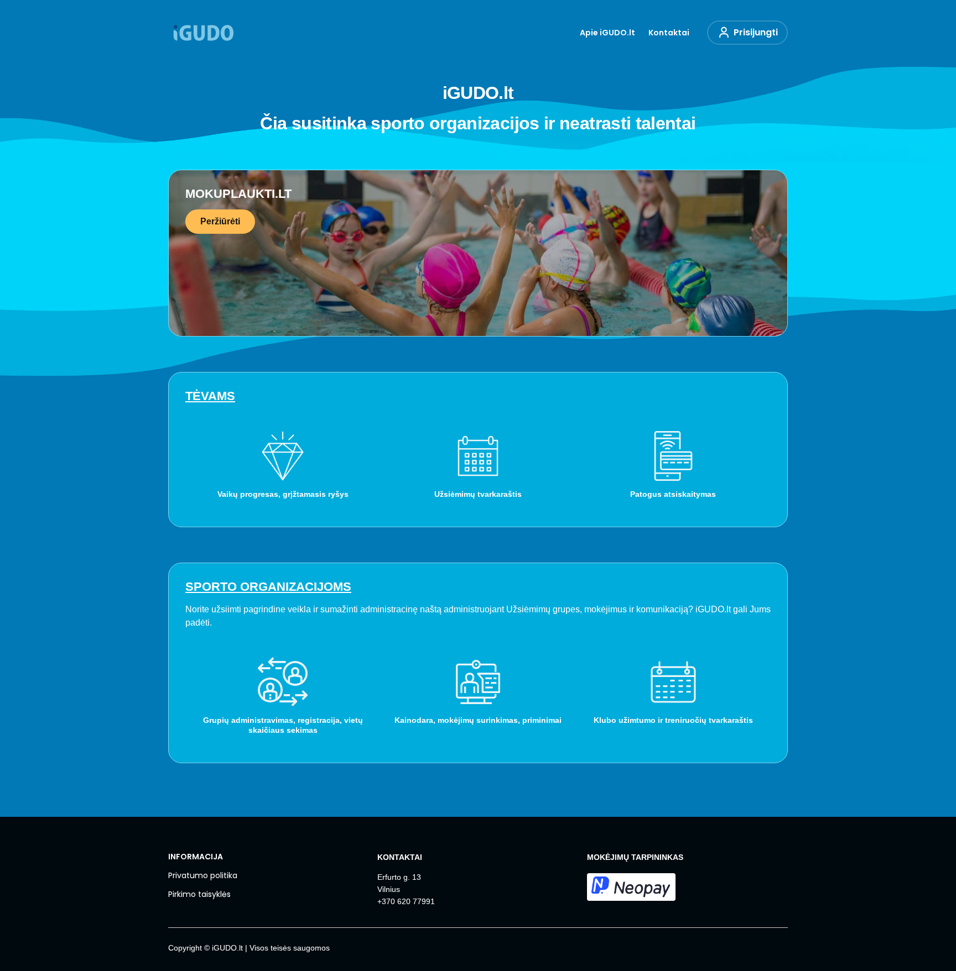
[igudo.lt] (202, 32)
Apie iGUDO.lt (607, 32)
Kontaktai (668, 32)
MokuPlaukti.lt (238, 194)
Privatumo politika (202, 875)
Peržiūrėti (220, 221)
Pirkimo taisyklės (199, 894)
